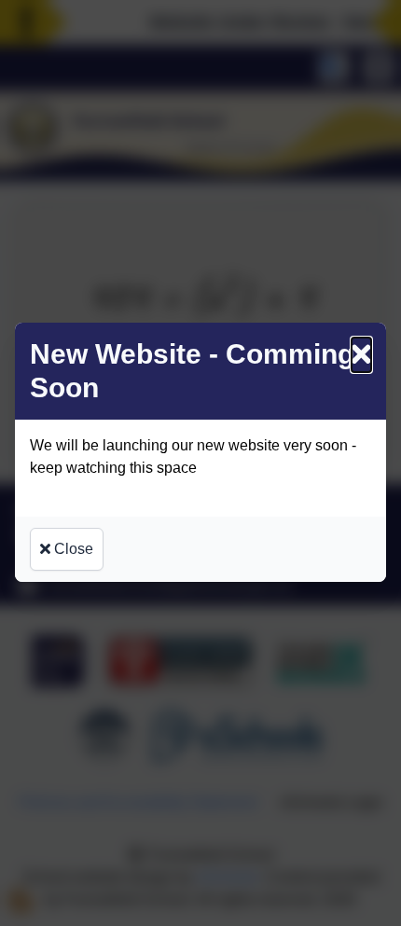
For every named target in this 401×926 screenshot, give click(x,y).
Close (71, 549)
